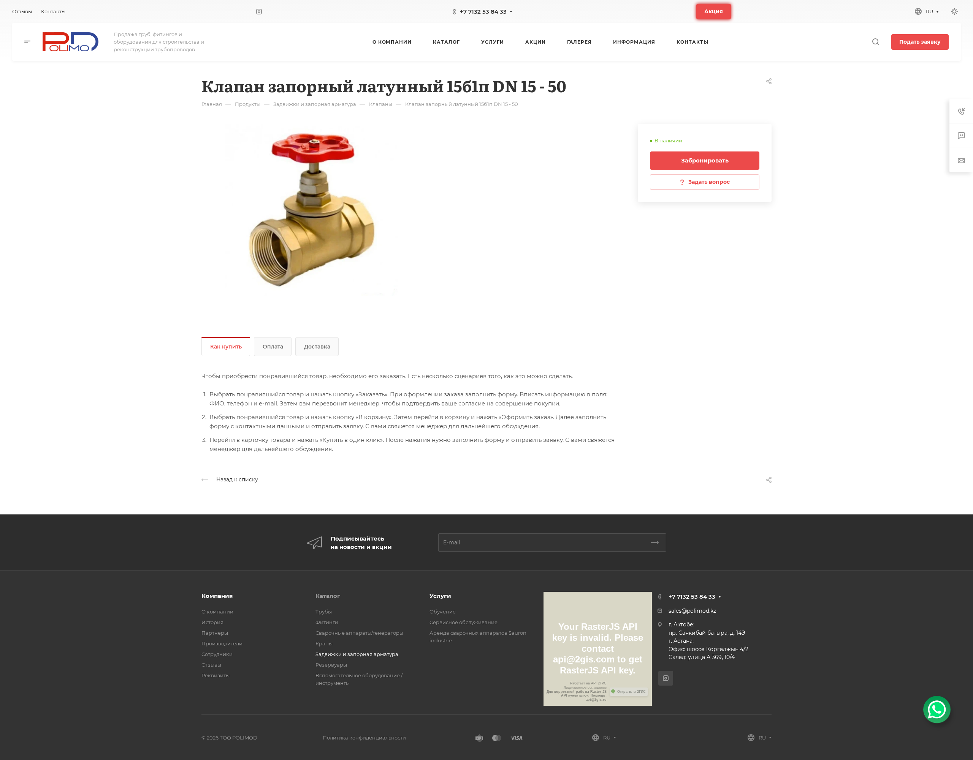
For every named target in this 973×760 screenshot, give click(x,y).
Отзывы (211, 665)
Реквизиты (215, 675)
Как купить (226, 346)
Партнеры (214, 633)
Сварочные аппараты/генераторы (359, 633)
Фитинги (326, 622)
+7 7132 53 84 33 (483, 11)
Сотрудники (217, 654)
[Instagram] (259, 11)
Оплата (273, 346)
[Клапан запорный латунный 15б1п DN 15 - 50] (311, 210)
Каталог (327, 595)
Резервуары (331, 665)
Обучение (442, 612)
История (212, 622)
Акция (713, 11)
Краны (324, 643)
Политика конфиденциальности (364, 738)
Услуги (440, 595)
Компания (217, 595)
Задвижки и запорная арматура (356, 654)
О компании (217, 612)
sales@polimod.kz (692, 610)
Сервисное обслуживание (463, 622)
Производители (221, 643)
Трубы (323, 612)
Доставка (317, 346)
